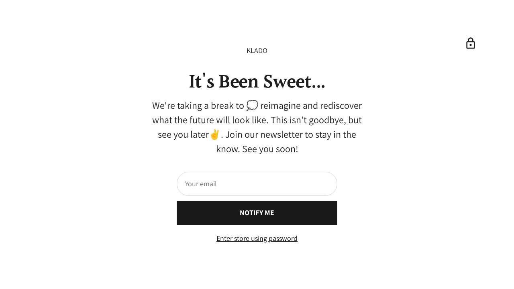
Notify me (257, 212)
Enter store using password (257, 238)
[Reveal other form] (470, 43)
